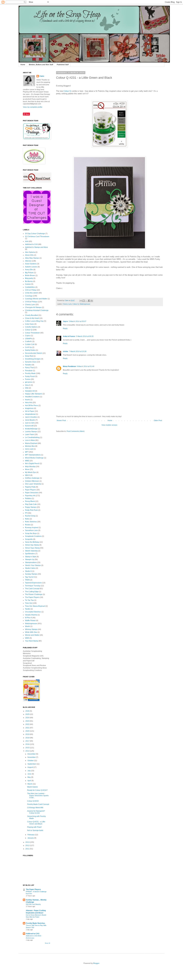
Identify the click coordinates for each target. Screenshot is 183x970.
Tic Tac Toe (29, 600)
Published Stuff (62, 65)
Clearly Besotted (31, 315)
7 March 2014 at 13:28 (77, 351)
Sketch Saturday (31, 551)
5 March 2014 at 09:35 (85, 336)
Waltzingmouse (85, 304)
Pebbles (28, 498)
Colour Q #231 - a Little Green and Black (36, 823)
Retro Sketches (31, 522)
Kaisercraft (29, 426)
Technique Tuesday (32, 586)
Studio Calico (30, 568)
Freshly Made (30, 373)
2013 (27, 842)
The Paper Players (32, 597)
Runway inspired (31, 528)
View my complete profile (32, 107)
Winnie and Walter (32, 635)
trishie (65, 351)
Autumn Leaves (31, 267)
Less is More (30, 440)
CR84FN (28, 339)
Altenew (28, 261)
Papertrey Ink (30, 496)
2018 (27, 738)
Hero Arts (28, 403)
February (30, 835)
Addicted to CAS (31, 244)
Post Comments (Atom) (75, 431)
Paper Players (30, 490)
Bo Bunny (29, 281)
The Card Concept (32, 589)
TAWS (27, 580)
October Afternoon (32, 481)
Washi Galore (32, 787)
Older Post (158, 420)
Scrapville (29, 539)
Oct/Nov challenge (32, 478)
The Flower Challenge (33, 594)
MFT (26, 452)
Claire (41, 76)
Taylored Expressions (33, 583)
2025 (27, 714)
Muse (27, 469)
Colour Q (67, 91)
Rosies (27, 525)
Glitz (26, 388)
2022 (27, 724)
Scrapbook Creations (33, 536)
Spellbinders (30, 554)
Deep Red (29, 356)
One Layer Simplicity (33, 484)
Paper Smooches (31, 493)
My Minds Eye (30, 472)
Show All (47, 943)
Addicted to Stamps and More (36, 247)
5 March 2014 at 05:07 (77, 321)
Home (22, 65)
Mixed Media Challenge (34, 458)
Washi (27, 626)
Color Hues (29, 324)
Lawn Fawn (29, 434)
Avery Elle (29, 270)
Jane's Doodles (31, 417)
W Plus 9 (28, 618)
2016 (27, 744)
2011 (27, 849)
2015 (27, 748)
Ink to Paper (29, 411)
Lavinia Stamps (31, 432)
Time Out (28, 603)
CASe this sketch (31, 293)
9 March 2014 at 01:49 (85, 366)
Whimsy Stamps (31, 629)
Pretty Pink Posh (31, 510)
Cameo (28, 284)
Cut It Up (28, 347)
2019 (27, 734)
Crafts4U (28, 341)
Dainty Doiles (30, 350)
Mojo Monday (30, 467)
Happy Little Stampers (33, 394)
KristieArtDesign (31, 429)
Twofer (27, 609)
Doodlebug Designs (33, 359)
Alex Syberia (30, 252)
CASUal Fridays (31, 302)
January (30, 838)
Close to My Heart (32, 318)
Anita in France (69, 336)
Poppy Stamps (30, 507)
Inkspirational (30, 414)
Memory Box (30, 446)
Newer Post (61, 420)
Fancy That (29, 368)
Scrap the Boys (31, 533)
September (31, 764)
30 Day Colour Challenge (35, 234)
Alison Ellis (29, 255)
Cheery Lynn (67, 304)
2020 (27, 731)
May (29, 777)
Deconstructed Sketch (33, 353)
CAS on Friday (30, 290)
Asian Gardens (31, 264)
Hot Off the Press (31, 406)
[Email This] (80, 300)
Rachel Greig (30, 516)
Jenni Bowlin (30, 420)
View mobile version (109, 425)
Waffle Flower (30, 621)
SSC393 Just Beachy (33, 904)
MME (27, 461)
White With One (31, 632)
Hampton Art (30, 391)
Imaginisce (29, 408)
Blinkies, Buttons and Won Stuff (41, 65)
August (30, 767)
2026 (27, 711)
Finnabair (28, 371)
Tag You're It (29, 577)
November (31, 757)
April (29, 781)
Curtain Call (29, 344)
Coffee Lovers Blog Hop (34, 321)
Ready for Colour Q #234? (37, 790)
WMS (27, 638)
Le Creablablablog (32, 437)
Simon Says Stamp (32, 548)
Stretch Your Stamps (33, 565)
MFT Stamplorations (33, 455)
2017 (27, 741)
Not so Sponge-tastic (35, 830)
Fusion (27, 379)
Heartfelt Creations (32, 397)
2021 (27, 728)
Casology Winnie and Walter (36, 299)
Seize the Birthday (32, 542)
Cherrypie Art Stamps (33, 307)
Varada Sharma (31, 615)
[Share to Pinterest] (91, 300)
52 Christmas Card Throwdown (37, 237)
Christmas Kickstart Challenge (36, 310)
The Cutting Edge (32, 592)
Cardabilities (30, 287)
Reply (65, 329)
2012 (27, 846)
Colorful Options (31, 327)
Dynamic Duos (30, 362)
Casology (28, 296)
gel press (28, 382)
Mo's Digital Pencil (32, 464)
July (29, 771)
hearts (27, 400)
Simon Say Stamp (32, 545)
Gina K (27, 385)
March (29, 784)
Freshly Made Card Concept (38, 804)
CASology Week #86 (35, 808)
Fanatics (28, 365)
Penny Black (30, 501)
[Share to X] (86, 300)
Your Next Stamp (31, 641)
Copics (27, 336)
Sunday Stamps (31, 574)
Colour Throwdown (32, 333)
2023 (27, 721)
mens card (29, 449)
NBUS (27, 475)
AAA (26, 241)
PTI (26, 513)
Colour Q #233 (33, 801)
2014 (27, 751)
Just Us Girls (30, 423)
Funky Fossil (30, 376)
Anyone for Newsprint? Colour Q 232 (36, 812)
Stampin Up (29, 559)
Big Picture (29, 273)
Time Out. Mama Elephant (35, 606)
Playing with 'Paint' (34, 827)
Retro (27, 519)
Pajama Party (30, 487)
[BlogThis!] (83, 300)
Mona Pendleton (69, 366)
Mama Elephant (31, 443)
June (29, 774)
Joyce (65, 321)
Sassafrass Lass (31, 530)
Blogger (96, 963)
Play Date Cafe (31, 504)
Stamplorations (31, 562)
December (31, 754)
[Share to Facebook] (89, 300)
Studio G (28, 571)
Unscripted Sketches (33, 612)
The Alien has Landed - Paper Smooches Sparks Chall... (38, 795)
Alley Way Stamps (32, 258)
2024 (27, 718)
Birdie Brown (30, 275)
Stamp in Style (30, 557)
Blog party (29, 278)
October (30, 761)
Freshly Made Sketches (35, 923)
